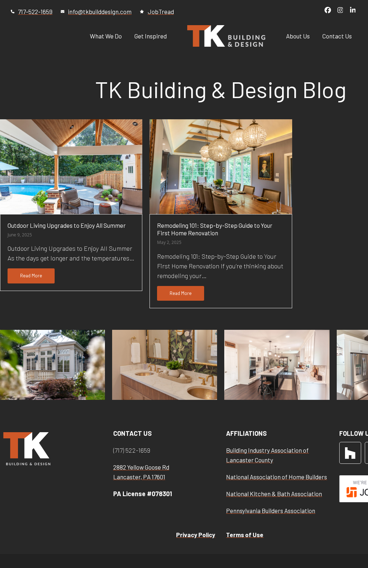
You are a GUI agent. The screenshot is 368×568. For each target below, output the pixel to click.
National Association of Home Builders (276, 476)
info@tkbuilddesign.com (100, 11)
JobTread (161, 11)
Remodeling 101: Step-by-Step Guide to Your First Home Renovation (214, 229)
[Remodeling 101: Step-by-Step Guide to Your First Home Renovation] (221, 165)
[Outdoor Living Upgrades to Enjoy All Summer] (71, 166)
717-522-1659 (35, 11)
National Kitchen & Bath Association (274, 493)
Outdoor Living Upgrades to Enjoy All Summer (67, 225)
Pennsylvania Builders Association (270, 510)
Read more (31, 275)
